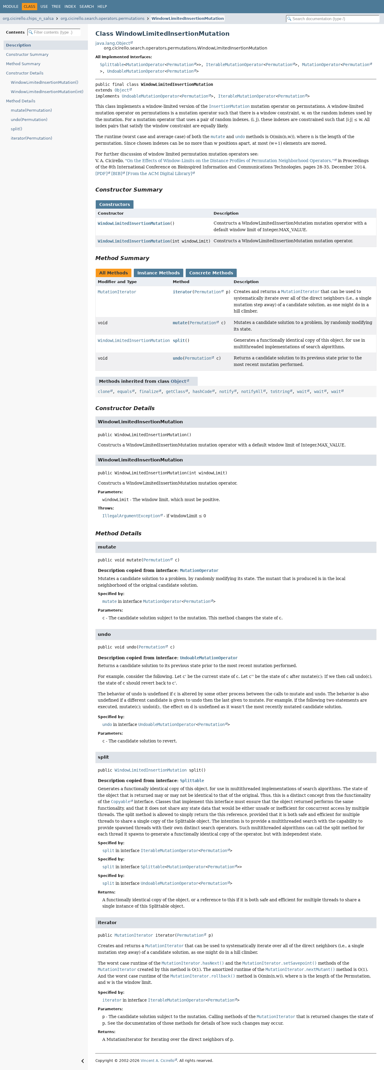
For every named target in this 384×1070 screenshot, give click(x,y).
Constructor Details (25, 73)
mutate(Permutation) (31, 110)
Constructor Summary (27, 54)
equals (124, 391)
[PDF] (101, 173)
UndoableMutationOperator (136, 71)
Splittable (112, 64)
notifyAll (252, 391)
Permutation (180, 64)
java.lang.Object (112, 43)
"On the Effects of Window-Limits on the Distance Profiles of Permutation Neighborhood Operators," (229, 160)
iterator (182, 291)
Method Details (20, 101)
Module (11, 7)
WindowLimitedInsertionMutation (188, 18)
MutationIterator (117, 291)
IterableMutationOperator (234, 64)
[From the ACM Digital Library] (159, 173)
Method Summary (23, 64)
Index (70, 7)
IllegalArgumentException (131, 515)
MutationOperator (145, 64)
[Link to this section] (166, 189)
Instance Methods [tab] (158, 273)
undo (177, 358)
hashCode (202, 391)
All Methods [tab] (113, 273)
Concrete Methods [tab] (211, 273)
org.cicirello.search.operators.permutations (103, 18)
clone (104, 391)
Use (44, 7)
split (179, 340)
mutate (180, 322)
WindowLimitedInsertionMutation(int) (47, 91)
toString (280, 391)
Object (122, 90)
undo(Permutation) (29, 119)
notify (226, 391)
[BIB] (116, 173)
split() (16, 129)
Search (87, 7)
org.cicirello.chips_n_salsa (28, 18)
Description (18, 45)
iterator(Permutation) (31, 138)
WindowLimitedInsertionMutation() (44, 82)
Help (102, 7)
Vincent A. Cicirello (157, 1061)
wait (302, 391)
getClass (175, 391)
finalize (148, 391)
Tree (56, 7)
